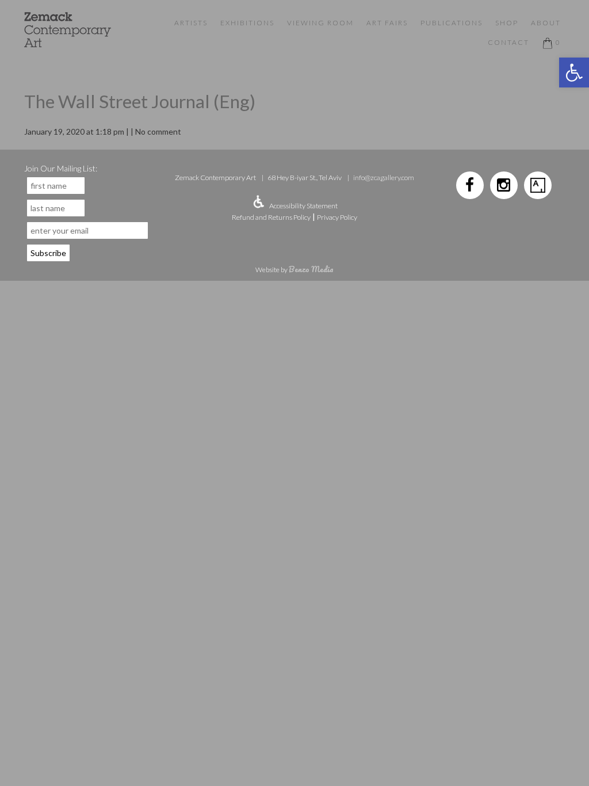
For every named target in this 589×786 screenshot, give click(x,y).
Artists (191, 22)
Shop (506, 22)
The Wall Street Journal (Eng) (139, 101)
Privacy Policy (337, 217)
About (546, 22)
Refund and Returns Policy (271, 217)
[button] (574, 72)
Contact (508, 42)
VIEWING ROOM (320, 22)
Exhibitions (247, 22)
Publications (451, 22)
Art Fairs (387, 22)
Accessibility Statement (303, 205)
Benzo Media (311, 269)
